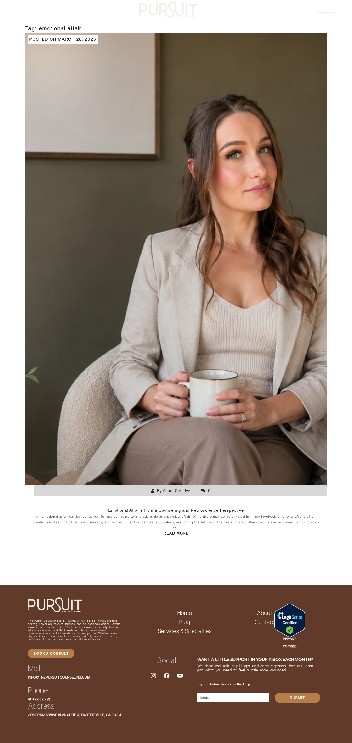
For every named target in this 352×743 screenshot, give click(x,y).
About (264, 613)
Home (184, 613)
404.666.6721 (39, 699)
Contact (264, 622)
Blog (184, 622)
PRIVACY (289, 638)
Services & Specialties (185, 631)
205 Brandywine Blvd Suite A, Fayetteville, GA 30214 (74, 715)
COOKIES (290, 646)
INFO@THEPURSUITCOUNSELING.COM (59, 677)
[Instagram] (153, 676)
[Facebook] (167, 676)
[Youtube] (180, 676)
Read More (176, 533)
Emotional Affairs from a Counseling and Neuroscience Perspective (176, 510)
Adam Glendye (177, 491)
